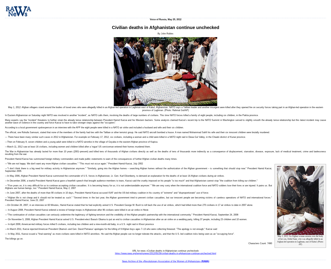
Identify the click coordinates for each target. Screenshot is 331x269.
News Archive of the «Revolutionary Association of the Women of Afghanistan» (165, 261)
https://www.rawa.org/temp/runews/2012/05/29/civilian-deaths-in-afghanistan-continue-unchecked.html (165, 253)
